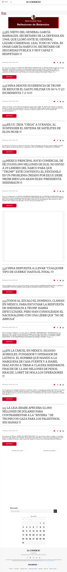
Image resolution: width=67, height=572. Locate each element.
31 (23, 543)
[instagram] (33, 557)
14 (37, 531)
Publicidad (40, 568)
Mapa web (46, 568)
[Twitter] (30, 557)
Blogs (3, 13)
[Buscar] (55, 511)
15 (40, 531)
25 (27, 539)
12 (30, 531)
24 (23, 539)
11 (26, 531)
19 (30, 535)
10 (23, 531)
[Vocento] (33, 564)
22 (40, 535)
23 (44, 535)
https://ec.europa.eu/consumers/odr (49, 560)
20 (33, 535)
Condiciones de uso (23, 568)
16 (44, 531)
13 (33, 531)
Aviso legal (16, 568)
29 (40, 539)
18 (26, 535)
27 (33, 539)
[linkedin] (36, 557)
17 (23, 535)
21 (37, 535)
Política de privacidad (33, 568)
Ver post (9, 77)
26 (30, 539)
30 (44, 539)
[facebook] (27, 557)
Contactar (11, 568)
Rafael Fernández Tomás (33, 21)
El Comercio (33, 550)
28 (37, 539)
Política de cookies (52, 568)
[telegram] (39, 557)
